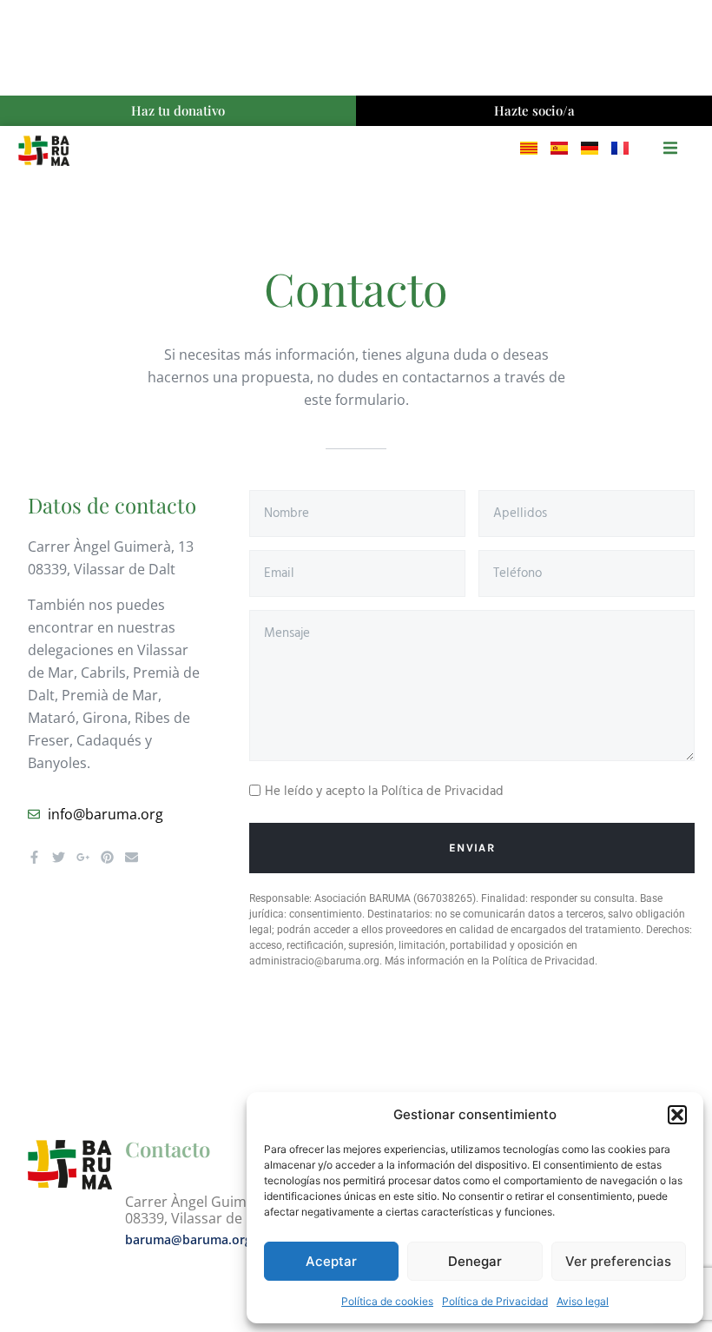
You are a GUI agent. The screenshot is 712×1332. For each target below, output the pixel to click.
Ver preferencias (618, 1261)
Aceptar (331, 1261)
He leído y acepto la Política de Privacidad (384, 791)
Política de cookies (387, 1301)
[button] (677, 1114)
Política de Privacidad (495, 1301)
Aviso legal (583, 1301)
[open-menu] (670, 150)
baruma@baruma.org (188, 1239)
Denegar (475, 1261)
